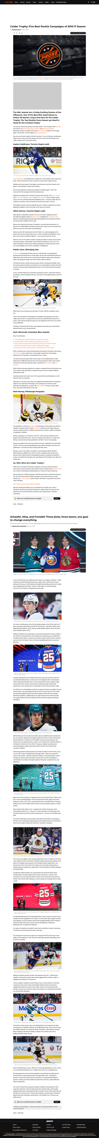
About (53, 2)
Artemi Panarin (57, 469)
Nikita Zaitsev (48, 363)
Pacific (47, 2)
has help (58, 126)
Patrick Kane (36, 217)
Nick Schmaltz (26, 128)
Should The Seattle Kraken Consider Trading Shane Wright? (32, 345)
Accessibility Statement (20, 1130)
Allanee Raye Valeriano (19, 526)
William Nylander (41, 197)
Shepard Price (16, 29)
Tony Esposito (26, 478)
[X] (88, 2)
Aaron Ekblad (41, 385)
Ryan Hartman (35, 128)
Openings (35, 1124)
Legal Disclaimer (81, 1127)
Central (40, 2)
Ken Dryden (36, 428)
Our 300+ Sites (66, 1124)
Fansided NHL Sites (61, 2)
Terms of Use (50, 1127)
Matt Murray (32, 426)
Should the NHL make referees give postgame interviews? (32, 341)
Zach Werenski (17, 353)
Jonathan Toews (53, 217)
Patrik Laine (16, 253)
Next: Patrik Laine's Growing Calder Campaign (26, 484)
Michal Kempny (47, 128)
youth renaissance (41, 133)
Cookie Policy (66, 1127)
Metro (34, 2)
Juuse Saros (42, 130)
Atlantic (28, 2)
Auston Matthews (18, 179)
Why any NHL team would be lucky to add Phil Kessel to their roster (34, 347)
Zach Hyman (56, 195)
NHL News (20, 1113)
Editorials (20, 504)
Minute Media (11, 1133)
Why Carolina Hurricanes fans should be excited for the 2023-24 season (35, 343)
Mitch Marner (30, 197)
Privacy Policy (37, 1127)
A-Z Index (35, 1130)
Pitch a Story (16, 1127)
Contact (48, 1124)
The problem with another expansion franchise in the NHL (31, 339)
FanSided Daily (80, 1124)
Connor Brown (20, 197)
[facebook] (91, 2)
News (16, 2)
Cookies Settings (51, 1130)
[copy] (22, 33)
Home (14, 504)
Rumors (22, 2)
